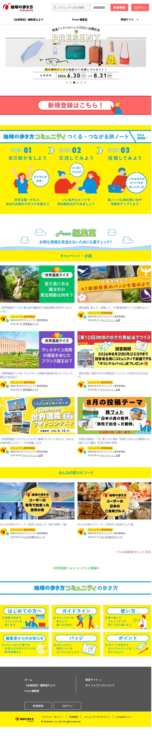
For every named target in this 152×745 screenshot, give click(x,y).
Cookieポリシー (124, 716)
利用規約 (73, 716)
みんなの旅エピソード (34, 536)
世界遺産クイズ (30, 323)
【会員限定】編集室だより (27, 19)
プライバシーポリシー (52, 716)
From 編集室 (79, 19)
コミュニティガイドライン (97, 716)
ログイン (140, 7)
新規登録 (119, 7)
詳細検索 (99, 7)
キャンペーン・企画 (110, 320)
